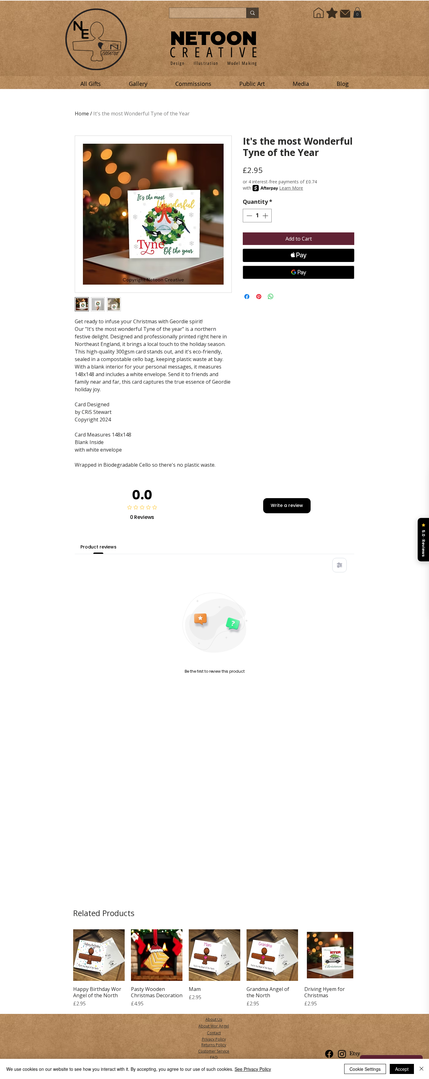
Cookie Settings (365, 1069)
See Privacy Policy (253, 1069)
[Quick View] (99, 955)
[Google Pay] (298, 272)
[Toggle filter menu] (339, 565)
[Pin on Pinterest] (259, 296)
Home (82, 113)
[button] (357, 12)
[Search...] (252, 13)
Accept (402, 1069)
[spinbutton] (257, 215)
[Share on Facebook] (247, 296)
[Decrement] (248, 215)
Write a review (287, 505)
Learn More (291, 188)
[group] (214, 968)
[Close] (421, 1069)
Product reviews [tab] (98, 547)
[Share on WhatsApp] (270, 296)
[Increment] (266, 215)
